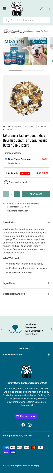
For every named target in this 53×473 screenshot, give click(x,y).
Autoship (18, 173)
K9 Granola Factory (12, 126)
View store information (17, 211)
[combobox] (26, 20)
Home (5, 29)
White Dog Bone (15, 466)
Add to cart (36, 194)
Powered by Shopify (31, 466)
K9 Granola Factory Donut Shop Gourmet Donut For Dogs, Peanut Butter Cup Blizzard (25, 32)
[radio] (6, 159)
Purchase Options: (12, 152)
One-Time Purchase (19, 159)
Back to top (25, 348)
